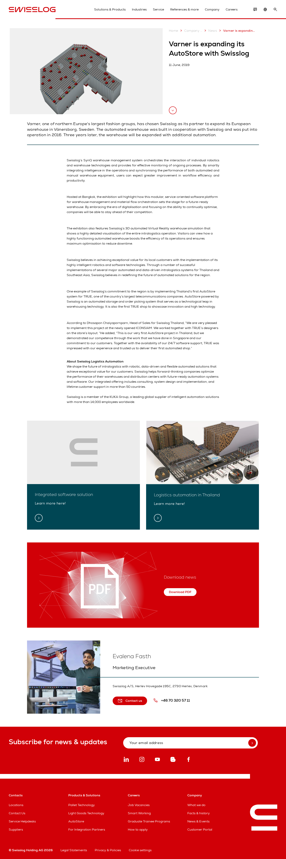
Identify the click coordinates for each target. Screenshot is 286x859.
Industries (139, 9)
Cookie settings (140, 850)
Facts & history (198, 813)
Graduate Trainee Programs (149, 821)
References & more (184, 9)
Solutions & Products (110, 9)
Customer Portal (199, 829)
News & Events (198, 821)
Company (212, 9)
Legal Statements (74, 850)
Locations (16, 805)
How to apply (138, 829)
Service (158, 9)
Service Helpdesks (22, 821)
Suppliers (16, 829)
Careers (232, 9)
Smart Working (139, 813)
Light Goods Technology (86, 813)
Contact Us (17, 813)
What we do (196, 805)
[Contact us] (255, 9)
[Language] (265, 9)
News (212, 31)
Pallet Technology (81, 805)
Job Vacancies (139, 805)
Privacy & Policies (108, 850)
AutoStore (76, 821)
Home (173, 31)
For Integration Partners (86, 829)
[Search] (275, 9)
